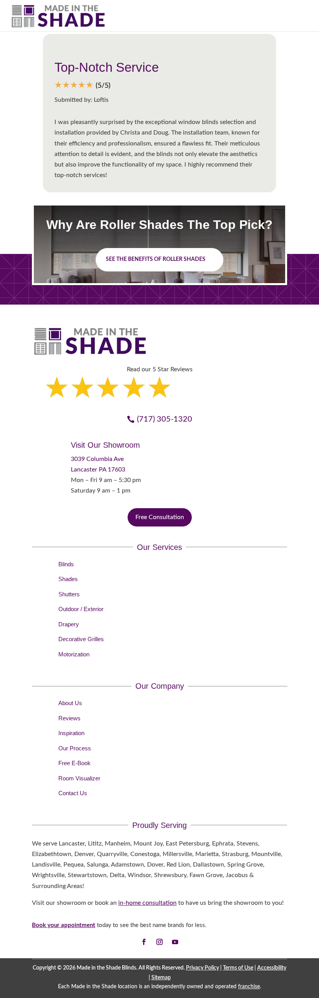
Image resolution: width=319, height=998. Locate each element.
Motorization (73, 654)
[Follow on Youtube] (175, 942)
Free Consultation (159, 517)
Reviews (69, 718)
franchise (249, 986)
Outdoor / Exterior (80, 609)
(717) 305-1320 (164, 419)
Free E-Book (74, 763)
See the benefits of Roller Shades (155, 259)
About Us (70, 703)
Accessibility (271, 968)
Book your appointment (63, 925)
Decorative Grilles (81, 639)
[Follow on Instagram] (159, 942)
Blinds (66, 564)
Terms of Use (238, 968)
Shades (68, 579)
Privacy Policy (202, 968)
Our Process (74, 748)
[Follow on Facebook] (144, 942)
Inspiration (71, 733)
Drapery (68, 624)
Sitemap (161, 977)
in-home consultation (147, 903)
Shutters (69, 594)
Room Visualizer (79, 778)
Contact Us (72, 793)
